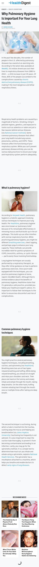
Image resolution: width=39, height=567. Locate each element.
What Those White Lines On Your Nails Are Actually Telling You (9, 552)
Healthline (15, 223)
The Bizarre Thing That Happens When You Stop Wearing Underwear (29, 523)
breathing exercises (17, 242)
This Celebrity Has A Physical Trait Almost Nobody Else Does (10, 523)
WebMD (5, 68)
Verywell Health (18, 215)
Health (4, 9)
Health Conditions (15, 9)
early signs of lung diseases (18, 465)
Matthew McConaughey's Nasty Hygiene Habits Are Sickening (29, 552)
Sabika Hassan (8, 27)
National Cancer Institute (15, 133)
